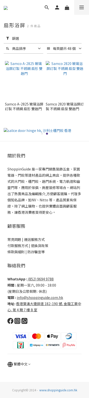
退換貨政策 (39, 245)
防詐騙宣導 (36, 251)
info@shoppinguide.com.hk (40, 297)
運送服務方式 (34, 239)
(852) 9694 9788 (41, 278)
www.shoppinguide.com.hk (58, 390)
